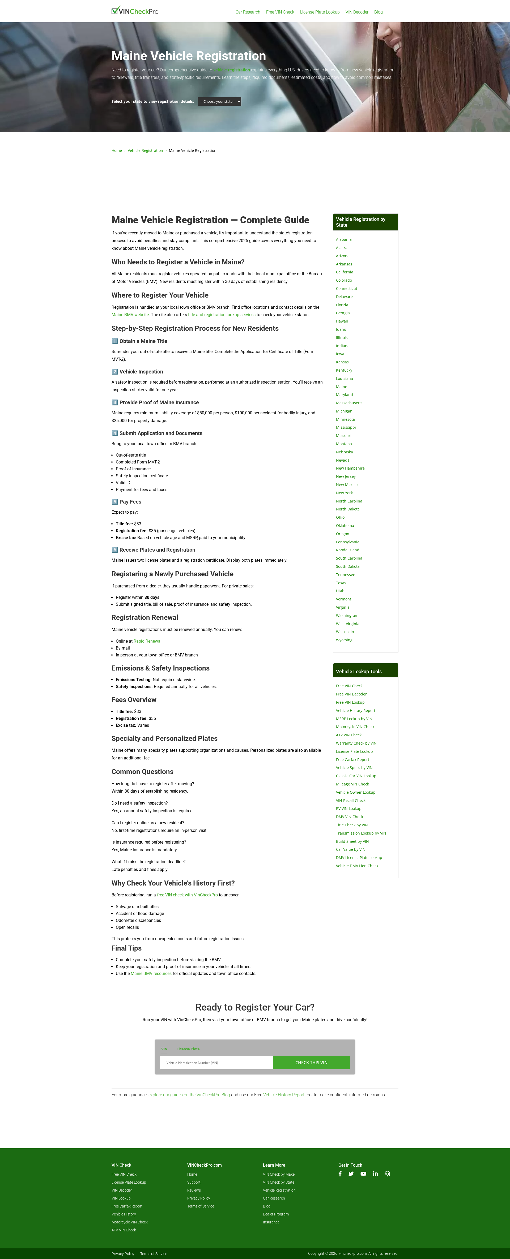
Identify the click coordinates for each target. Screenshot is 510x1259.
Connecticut (346, 288)
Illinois (342, 337)
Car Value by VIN (351, 849)
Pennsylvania (347, 541)
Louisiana (344, 378)
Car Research (248, 12)
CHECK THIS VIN (311, 1062)
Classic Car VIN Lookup (356, 775)
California (344, 271)
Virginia (343, 607)
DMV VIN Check (349, 816)
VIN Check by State (278, 1182)
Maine (341, 386)
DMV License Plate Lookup (359, 857)
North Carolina (349, 501)
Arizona (343, 255)
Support (194, 1182)
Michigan (344, 411)
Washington (346, 615)
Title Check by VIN (352, 824)
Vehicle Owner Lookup (356, 792)
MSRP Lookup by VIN (354, 718)
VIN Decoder (357, 12)
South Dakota (348, 566)
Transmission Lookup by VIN (361, 833)
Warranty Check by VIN (356, 743)
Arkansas (344, 264)
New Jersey (346, 476)
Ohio (340, 517)
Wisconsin (345, 631)
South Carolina (349, 558)
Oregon (342, 533)
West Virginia (347, 623)
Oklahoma (345, 525)
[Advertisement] (255, 184)
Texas (341, 582)
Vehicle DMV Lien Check (357, 865)
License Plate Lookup (320, 12)
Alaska (341, 247)
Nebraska (344, 451)
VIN (164, 1049)
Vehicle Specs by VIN (354, 767)
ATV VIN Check (349, 734)
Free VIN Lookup (350, 702)
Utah (340, 590)
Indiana (343, 345)
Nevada (343, 460)
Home (192, 1174)
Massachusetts (349, 402)
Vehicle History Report (355, 710)
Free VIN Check (280, 12)
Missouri (343, 435)
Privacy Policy (198, 1198)
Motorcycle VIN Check (355, 726)
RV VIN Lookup (349, 808)
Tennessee (345, 574)
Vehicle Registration (279, 1190)
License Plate (188, 1049)
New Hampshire (350, 468)
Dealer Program (276, 1214)
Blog (378, 12)
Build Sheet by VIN (352, 841)
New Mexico (347, 484)
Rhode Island (347, 549)
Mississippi (346, 427)
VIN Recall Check (351, 800)
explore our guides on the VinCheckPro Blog (189, 1094)
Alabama (344, 239)
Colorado (344, 280)
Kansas (342, 361)
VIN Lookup (121, 1198)
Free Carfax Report (352, 759)
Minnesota (345, 419)
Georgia (343, 312)
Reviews (194, 1190)
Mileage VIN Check (352, 784)
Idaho (341, 329)
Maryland (344, 394)
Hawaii (342, 321)
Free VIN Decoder (351, 694)
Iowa (340, 353)
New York (344, 492)
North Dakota (348, 509)
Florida (342, 304)
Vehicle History (124, 1214)
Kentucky (344, 370)
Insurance (271, 1222)
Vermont (343, 598)
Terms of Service (200, 1206)
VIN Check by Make (279, 1174)
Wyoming (344, 639)
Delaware (344, 296)
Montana (344, 443)
